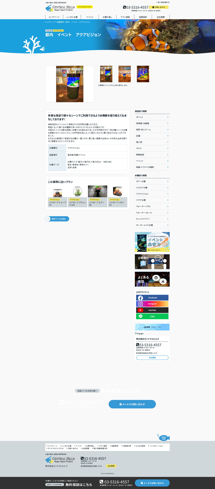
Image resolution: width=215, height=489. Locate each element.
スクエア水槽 (141, 187)
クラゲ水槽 (141, 199)
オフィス (139, 117)
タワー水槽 (141, 181)
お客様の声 (127, 446)
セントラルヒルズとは (84, 7)
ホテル (139, 148)
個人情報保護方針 (164, 2)
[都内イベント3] (143, 67)
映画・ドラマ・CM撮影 (145, 167)
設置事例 (143, 16)
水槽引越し (107, 16)
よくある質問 (140, 446)
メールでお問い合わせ (133, 404)
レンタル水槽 (72, 16)
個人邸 (139, 141)
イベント (89, 16)
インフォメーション (156, 446)
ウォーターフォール (144, 212)
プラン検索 (125, 16)
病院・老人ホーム (143, 129)
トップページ (54, 16)
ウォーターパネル (143, 206)
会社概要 (161, 16)
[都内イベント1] (106, 67)
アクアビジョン (142, 193)
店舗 (138, 135)
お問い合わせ (160, 7)
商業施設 (140, 154)
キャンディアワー (143, 218)
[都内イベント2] (124, 67)
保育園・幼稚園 (142, 123)
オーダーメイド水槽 (144, 225)
